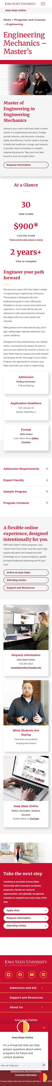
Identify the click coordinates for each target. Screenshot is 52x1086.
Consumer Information (26, 1075)
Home (7, 19)
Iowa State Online (15, 10)
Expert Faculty (13, 480)
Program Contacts (16, 502)
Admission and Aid (23, 987)
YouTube (34, 819)
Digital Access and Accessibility (26, 1071)
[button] (43, 1077)
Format (26, 429)
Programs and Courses (30, 19)
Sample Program (15, 491)
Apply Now (13, 910)
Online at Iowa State (18, 572)
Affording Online (16, 580)
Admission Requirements (21, 468)
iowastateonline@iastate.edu (26, 667)
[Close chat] (44, 1027)
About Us (16, 1007)
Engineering (15, 24)
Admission (26, 377)
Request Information (19, 165)
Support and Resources (21, 587)
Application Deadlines (26, 403)
